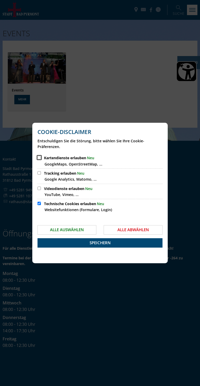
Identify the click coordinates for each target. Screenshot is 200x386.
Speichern (100, 242)
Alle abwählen (133, 229)
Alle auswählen (67, 229)
